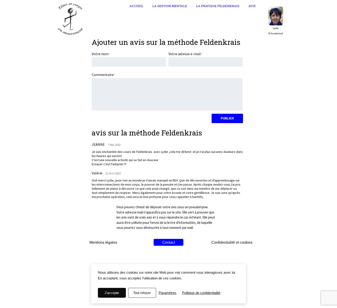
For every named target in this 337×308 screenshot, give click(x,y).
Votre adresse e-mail (184, 53)
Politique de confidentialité (201, 293)
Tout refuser (142, 293)
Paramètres (167, 293)
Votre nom (100, 53)
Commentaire (103, 74)
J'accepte (112, 293)
